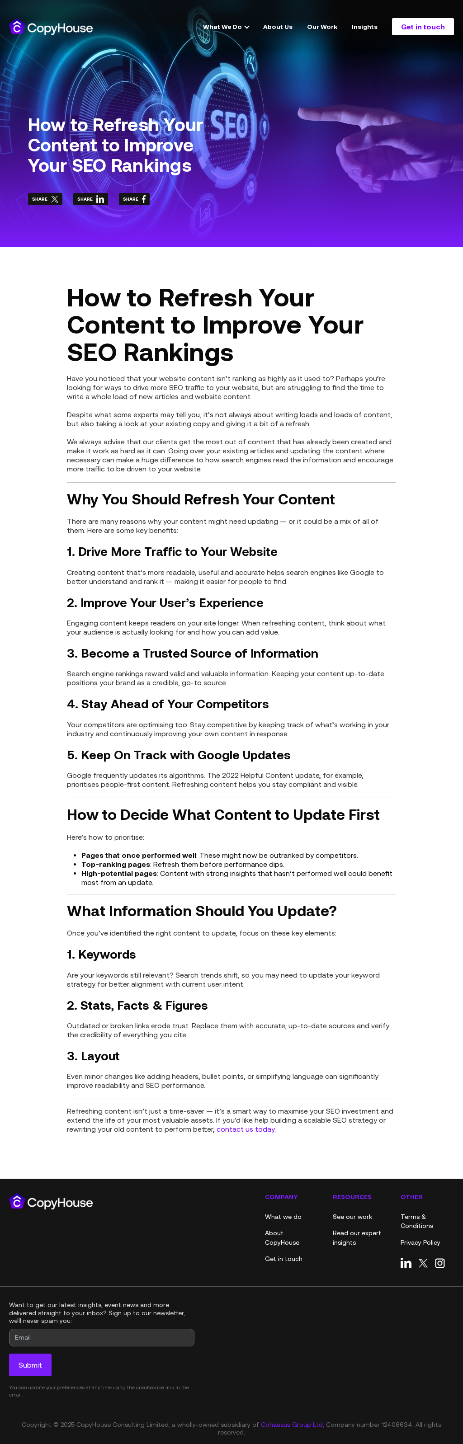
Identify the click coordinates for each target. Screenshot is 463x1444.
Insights (365, 26)
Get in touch (423, 26)
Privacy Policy (420, 1242)
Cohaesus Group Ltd (292, 1424)
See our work (352, 1216)
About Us (278, 26)
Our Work (322, 26)
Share (39, 199)
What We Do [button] (223, 26)
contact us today (245, 1129)
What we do (283, 1216)
